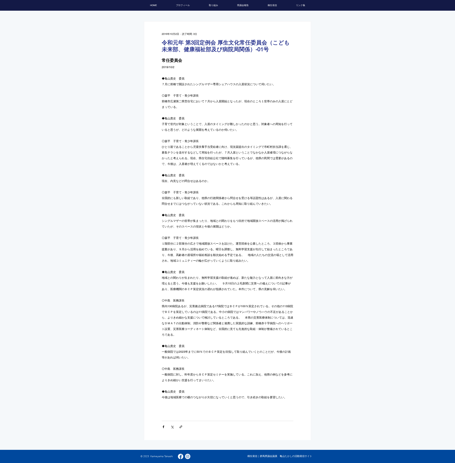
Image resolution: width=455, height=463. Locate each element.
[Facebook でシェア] (163, 426)
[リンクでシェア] (181, 426)
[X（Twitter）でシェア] (172, 426)
